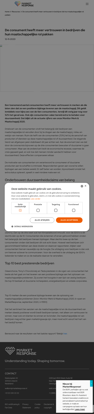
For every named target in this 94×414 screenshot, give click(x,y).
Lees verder (35, 199)
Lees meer (80, 409)
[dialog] (47, 207)
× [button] (85, 186)
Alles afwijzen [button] (42, 220)
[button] (22, 226)
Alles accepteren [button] (69, 220)
